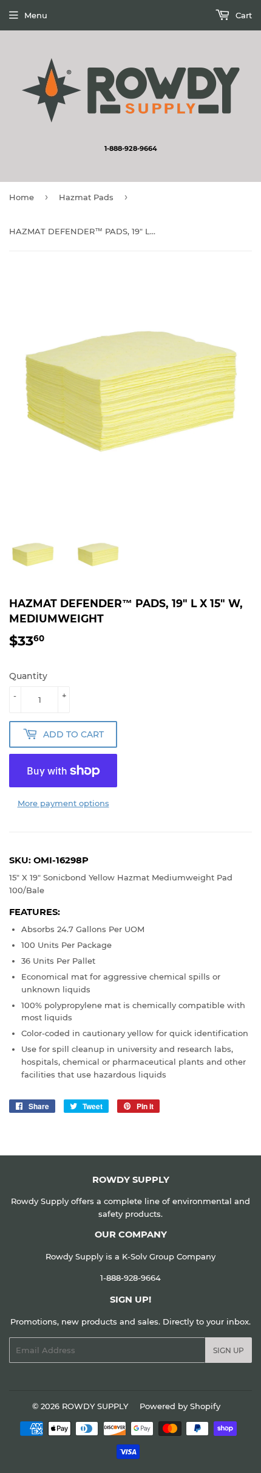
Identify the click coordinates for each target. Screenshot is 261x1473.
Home (21, 197)
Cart (242, 15)
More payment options (63, 803)
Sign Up (228, 1350)
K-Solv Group (148, 1256)
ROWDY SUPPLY (95, 1406)
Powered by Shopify (180, 1406)
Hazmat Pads (86, 197)
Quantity (28, 675)
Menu (35, 15)
